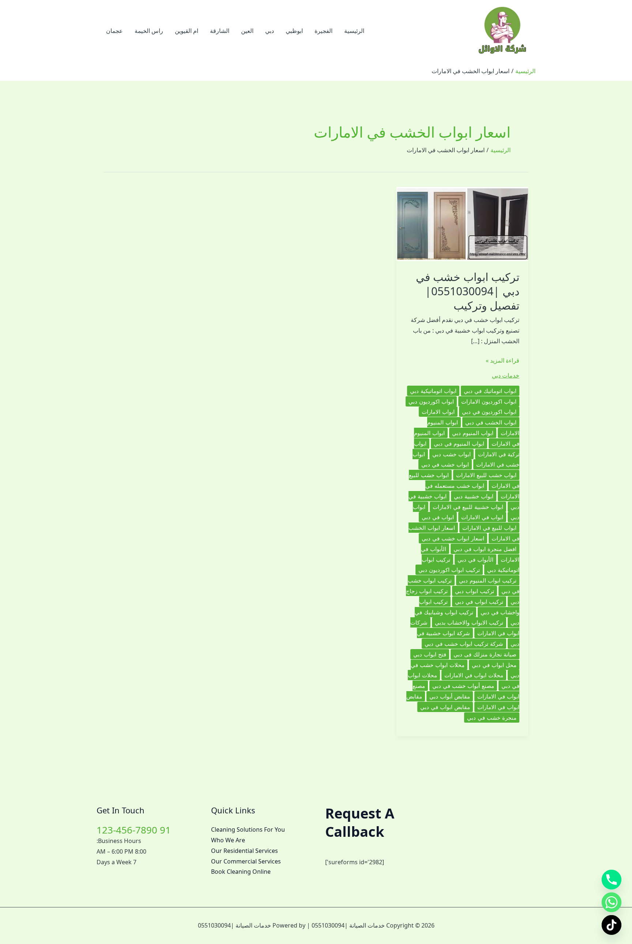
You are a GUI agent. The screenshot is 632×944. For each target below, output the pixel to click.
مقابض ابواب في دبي (445, 707)
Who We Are (228, 840)
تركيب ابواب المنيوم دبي (487, 580)
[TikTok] (611, 925)
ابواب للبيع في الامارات (489, 527)
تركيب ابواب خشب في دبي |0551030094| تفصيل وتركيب (467, 291)
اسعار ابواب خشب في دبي (453, 538)
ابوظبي (294, 31)
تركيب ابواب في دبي (479, 601)
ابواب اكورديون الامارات (488, 401)
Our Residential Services (244, 851)
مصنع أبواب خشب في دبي (463, 685)
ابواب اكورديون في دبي (489, 411)
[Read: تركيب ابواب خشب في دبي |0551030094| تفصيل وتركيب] (462, 223)
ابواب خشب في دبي (445, 464)
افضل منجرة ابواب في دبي (485, 548)
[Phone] (611, 879)
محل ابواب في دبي (494, 664)
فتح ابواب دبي (429, 654)
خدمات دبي (505, 375)
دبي (269, 31)
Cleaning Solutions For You (248, 829)
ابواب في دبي (438, 517)
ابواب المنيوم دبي (472, 433)
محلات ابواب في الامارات (473, 675)
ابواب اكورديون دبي (431, 401)
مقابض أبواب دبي (449, 696)
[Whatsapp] (611, 902)
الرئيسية (354, 31)
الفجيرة (323, 31)
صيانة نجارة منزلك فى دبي (485, 654)
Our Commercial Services (246, 861)
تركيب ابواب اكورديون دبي (449, 569)
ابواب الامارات (438, 411)
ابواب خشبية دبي (473, 496)
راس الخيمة (149, 31)
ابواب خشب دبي (451, 454)
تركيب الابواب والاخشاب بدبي (469, 622)
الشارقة (219, 31)
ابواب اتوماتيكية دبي (433, 390)
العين (247, 31)
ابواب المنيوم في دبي (459, 443)
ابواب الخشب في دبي (490, 422)
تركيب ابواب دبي (474, 591)
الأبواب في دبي (475, 559)
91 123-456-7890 (134, 829)
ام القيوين (186, 31)
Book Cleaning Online (241, 872)
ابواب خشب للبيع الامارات (486, 475)
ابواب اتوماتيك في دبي (490, 390)
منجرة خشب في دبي (491, 717)
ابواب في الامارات (482, 517)
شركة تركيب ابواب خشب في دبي (464, 643)
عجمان (114, 31)
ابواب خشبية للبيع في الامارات (468, 506)
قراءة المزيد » (502, 361)
